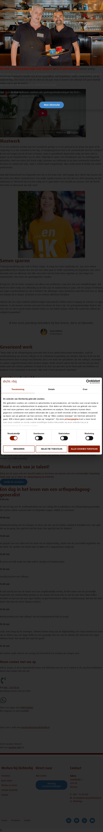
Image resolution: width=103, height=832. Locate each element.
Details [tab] (51, 389)
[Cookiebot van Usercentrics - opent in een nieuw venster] (88, 382)
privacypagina (72, 419)
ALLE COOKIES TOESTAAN (84, 449)
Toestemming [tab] (18, 389)
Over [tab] (85, 389)
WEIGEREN (18, 449)
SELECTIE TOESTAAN (51, 449)
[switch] (39, 438)
